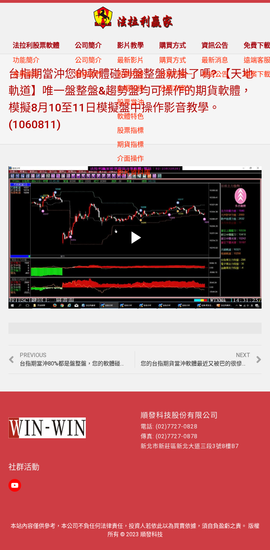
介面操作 (130, 159)
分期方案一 (176, 74)
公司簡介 (88, 60)
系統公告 (214, 74)
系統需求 (26, 74)
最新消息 (214, 60)
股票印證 (130, 74)
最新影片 (130, 60)
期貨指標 (130, 145)
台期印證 (130, 88)
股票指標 (130, 131)
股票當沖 (130, 102)
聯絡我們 (88, 74)
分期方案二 (176, 88)
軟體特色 (130, 116)
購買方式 (172, 60)
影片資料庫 (133, 173)
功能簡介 (26, 60)
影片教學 (130, 45)
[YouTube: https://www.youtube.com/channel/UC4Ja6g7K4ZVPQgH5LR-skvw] (14, 485)
